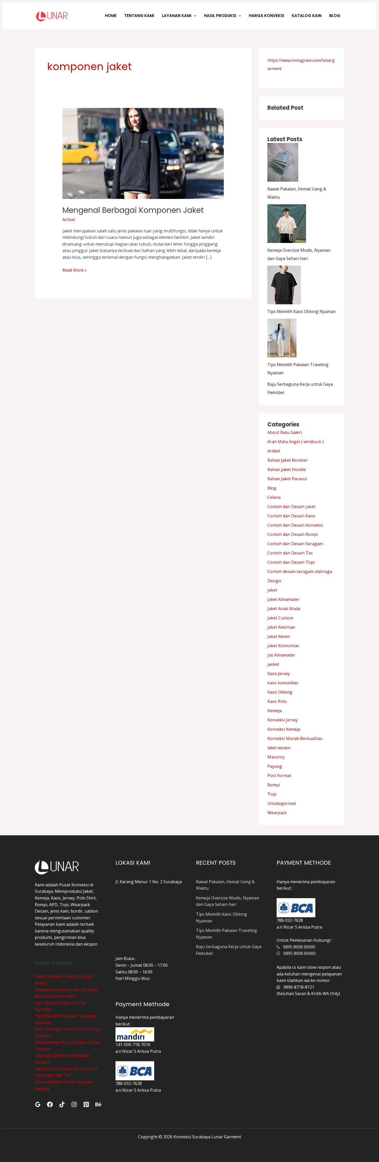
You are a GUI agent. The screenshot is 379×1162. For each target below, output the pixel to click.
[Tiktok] (62, 1104)
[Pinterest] (86, 1104)
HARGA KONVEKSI (266, 15)
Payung (274, 766)
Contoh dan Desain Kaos (291, 516)
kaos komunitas (282, 683)
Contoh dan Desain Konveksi (295, 525)
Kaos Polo (277, 701)
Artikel (68, 219)
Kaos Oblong (279, 692)
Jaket (272, 590)
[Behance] (98, 1104)
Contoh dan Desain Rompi (292, 534)
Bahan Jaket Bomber (287, 460)
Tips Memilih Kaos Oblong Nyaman (301, 311)
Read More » (74, 270)
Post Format (279, 775)
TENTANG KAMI (139, 15)
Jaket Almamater (283, 599)
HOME (111, 15)
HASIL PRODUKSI (220, 15)
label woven (278, 748)
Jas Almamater (281, 655)
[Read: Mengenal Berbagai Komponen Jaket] (143, 153)
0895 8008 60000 (297, 947)
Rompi (273, 785)
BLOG (334, 15)
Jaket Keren (278, 636)
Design (274, 581)
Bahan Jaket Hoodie (286, 469)
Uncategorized (281, 803)
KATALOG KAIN (307, 15)
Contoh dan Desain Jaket (291, 506)
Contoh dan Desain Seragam (295, 543)
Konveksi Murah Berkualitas (294, 738)
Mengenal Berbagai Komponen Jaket (133, 210)
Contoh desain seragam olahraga (299, 571)
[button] (193, 15)
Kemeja (274, 710)
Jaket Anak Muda (283, 608)
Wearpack (277, 812)
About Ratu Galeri (284, 432)
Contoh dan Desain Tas (290, 553)
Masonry (276, 757)
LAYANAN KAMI (176, 15)
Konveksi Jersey (282, 720)
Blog (271, 488)
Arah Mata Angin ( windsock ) (295, 441)
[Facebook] (50, 1104)
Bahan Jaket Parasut (287, 479)
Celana (274, 497)
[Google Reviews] (38, 1104)
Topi (271, 794)
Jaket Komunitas (283, 646)
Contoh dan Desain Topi (291, 562)
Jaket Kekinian (281, 627)
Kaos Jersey (278, 673)
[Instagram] (74, 1104)
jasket (273, 664)
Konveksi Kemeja (283, 729)
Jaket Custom (280, 618)
